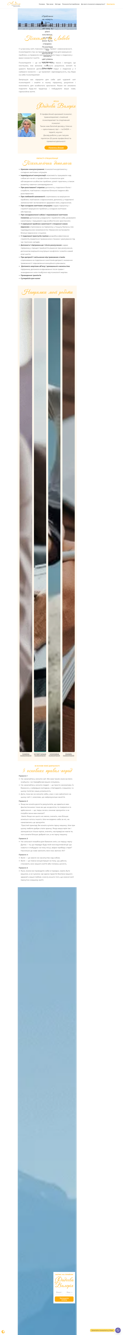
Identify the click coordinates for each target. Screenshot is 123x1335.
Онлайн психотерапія (68, 754)
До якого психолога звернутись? (93, 4)
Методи (58, 4)
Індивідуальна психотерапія (40, 754)
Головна (42, 4)
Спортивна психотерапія (54, 754)
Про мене (49, 4)
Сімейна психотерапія (25, 754)
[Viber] (118, 1330)
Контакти (111, 4)
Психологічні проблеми (71, 4)
